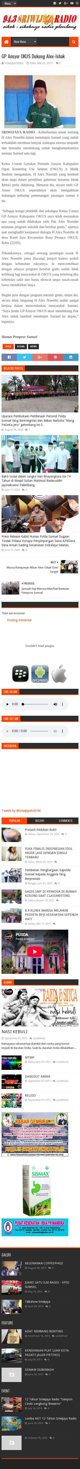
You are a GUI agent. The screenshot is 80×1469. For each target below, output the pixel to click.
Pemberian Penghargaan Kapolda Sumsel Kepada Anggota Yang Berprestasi (47, 874)
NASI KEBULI (14, 1031)
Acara (21, 346)
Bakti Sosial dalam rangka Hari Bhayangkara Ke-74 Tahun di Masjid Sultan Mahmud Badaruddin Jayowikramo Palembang (36, 481)
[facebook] (55, 3)
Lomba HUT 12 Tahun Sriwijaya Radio (50, 1418)
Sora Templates (34, 1463)
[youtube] (72, 3)
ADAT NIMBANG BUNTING (44, 1331)
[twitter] (60, 3)
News (33, 346)
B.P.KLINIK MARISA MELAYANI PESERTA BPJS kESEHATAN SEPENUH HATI (51, 915)
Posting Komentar (19, 620)
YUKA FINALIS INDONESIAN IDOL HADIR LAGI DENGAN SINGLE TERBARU (48, 853)
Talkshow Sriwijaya (37, 1301)
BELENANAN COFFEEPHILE (44, 1263)
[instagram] (76, 3)
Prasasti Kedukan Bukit (40, 829)
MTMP (29, 1057)
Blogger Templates (59, 1463)
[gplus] (66, 3)
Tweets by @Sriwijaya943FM (21, 810)
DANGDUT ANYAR (37, 1076)
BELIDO (30, 1095)
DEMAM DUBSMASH (39, 1369)
